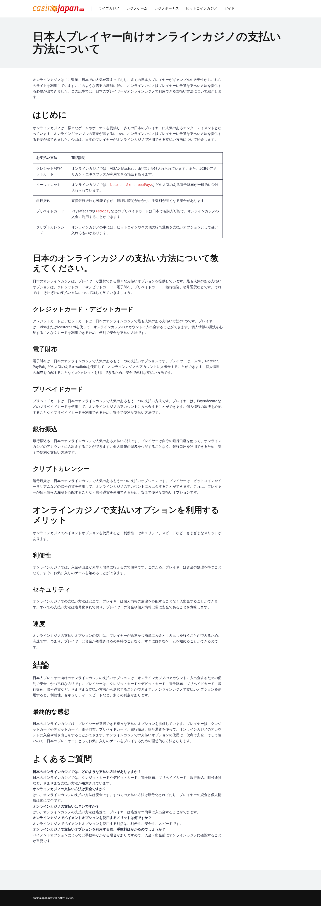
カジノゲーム (136, 8)
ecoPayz (145, 184)
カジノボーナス (166, 8)
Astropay (102, 211)
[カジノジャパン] (58, 7)
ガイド (229, 8)
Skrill (130, 184)
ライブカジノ (108, 8)
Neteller (116, 184)
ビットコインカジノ (201, 8)
